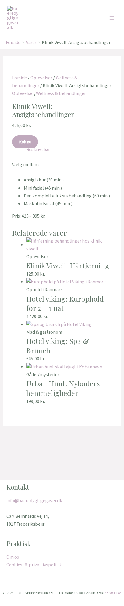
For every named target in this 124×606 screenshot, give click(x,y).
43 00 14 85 (113, 592)
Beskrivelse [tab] (37, 149)
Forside (19, 77)
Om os (12, 557)
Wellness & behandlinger (61, 93)
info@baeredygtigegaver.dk (34, 500)
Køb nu (25, 142)
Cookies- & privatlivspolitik (34, 564)
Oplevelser (41, 77)
